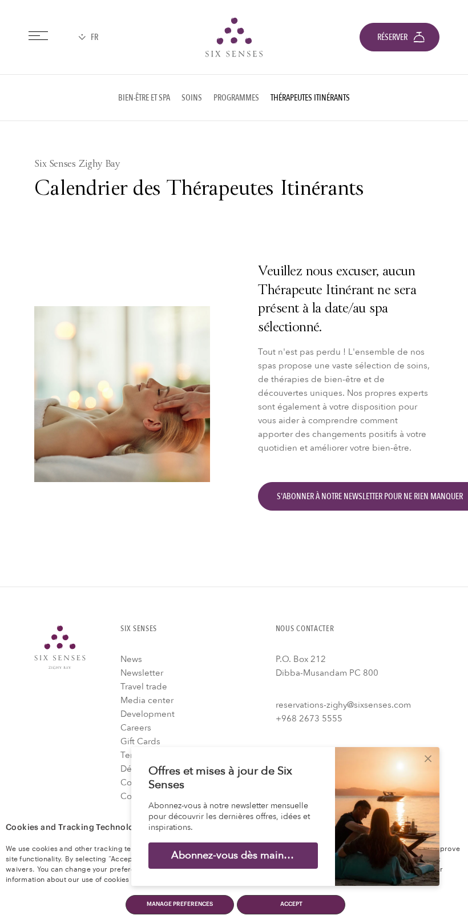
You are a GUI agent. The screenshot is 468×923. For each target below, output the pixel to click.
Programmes (236, 97)
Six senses (234, 37)
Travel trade (143, 686)
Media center (147, 700)
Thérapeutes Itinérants (310, 97)
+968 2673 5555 (309, 718)
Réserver (392, 37)
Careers (135, 727)
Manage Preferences (180, 904)
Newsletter (141, 673)
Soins (191, 97)
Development (147, 714)
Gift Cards (140, 741)
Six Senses (60, 647)
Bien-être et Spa (144, 97)
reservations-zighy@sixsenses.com (343, 705)
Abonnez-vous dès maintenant (242, 855)
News (131, 659)
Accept (291, 904)
